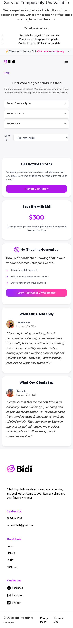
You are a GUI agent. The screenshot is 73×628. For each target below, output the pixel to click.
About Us (12, 567)
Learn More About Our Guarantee (36, 292)
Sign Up (11, 553)
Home (6, 72)
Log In (10, 560)
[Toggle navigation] (66, 61)
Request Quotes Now (36, 188)
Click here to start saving (50, 51)
